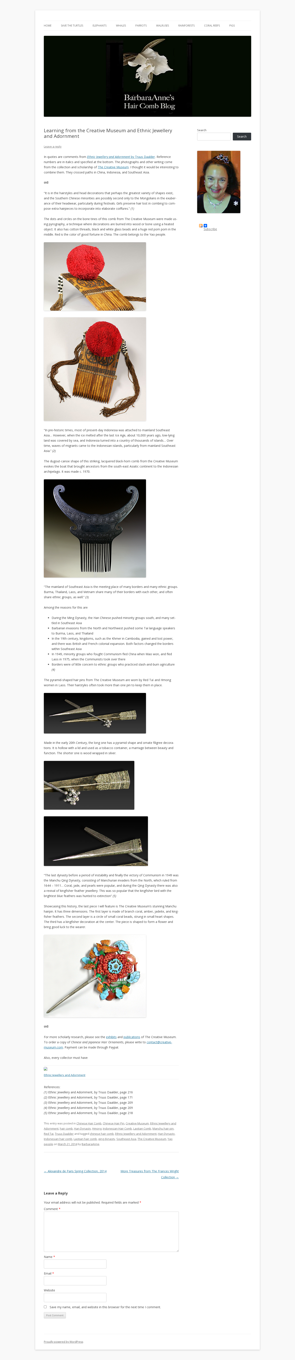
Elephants (99, 25)
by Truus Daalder (121, 157)
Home (47, 25)
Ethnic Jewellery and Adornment (136, 1134)
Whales (121, 25)
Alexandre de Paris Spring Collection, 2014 (75, 1171)
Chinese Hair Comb (89, 1123)
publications (132, 1037)
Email (49, 1273)
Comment (52, 1209)
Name (49, 1257)
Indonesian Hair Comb (117, 1128)
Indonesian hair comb (58, 1139)
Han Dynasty (82, 1128)
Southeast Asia (126, 1139)
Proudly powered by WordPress (63, 1342)
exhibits (111, 1037)
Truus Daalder (64, 1134)
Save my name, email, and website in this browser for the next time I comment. (105, 1307)
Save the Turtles (72, 25)
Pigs (232, 25)
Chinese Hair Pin (113, 1123)
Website (49, 1290)
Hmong (97, 1128)
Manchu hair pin (163, 1128)
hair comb (66, 1128)
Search (201, 130)
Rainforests (186, 25)
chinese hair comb (102, 1134)
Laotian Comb (142, 1128)
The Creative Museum (113, 167)
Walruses (162, 25)
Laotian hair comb (85, 1139)
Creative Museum (137, 1123)
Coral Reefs (212, 25)
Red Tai (49, 1134)
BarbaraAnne (90, 1144)
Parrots (141, 25)
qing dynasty (106, 1139)
